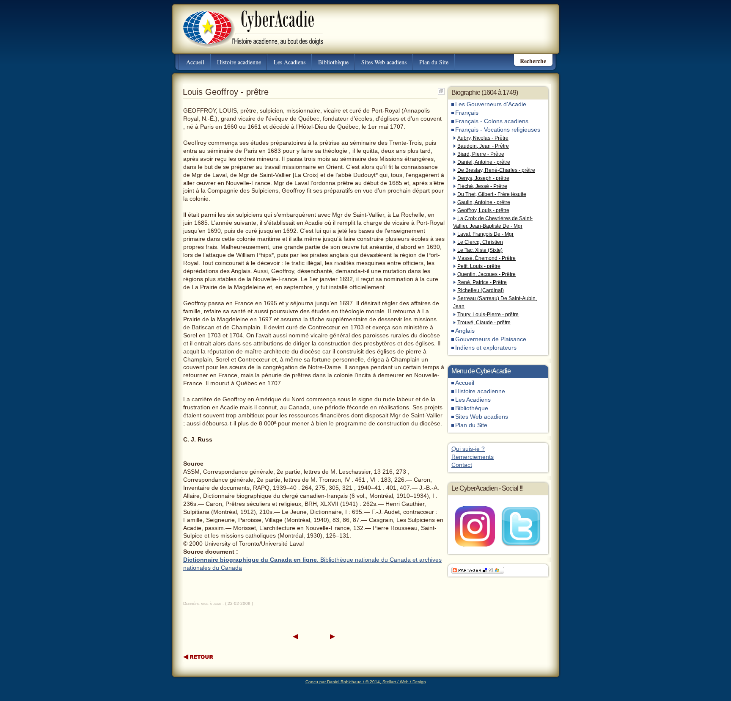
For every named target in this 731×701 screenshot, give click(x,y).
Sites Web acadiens (384, 62)
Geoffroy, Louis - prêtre (483, 210)
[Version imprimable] (441, 89)
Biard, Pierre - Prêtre (480, 154)
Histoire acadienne (239, 62)
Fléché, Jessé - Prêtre (482, 186)
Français (466, 113)
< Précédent (295, 637)
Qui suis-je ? (468, 449)
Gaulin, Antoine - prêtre (483, 202)
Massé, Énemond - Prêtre (486, 258)
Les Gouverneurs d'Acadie (490, 104)
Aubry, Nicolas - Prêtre (482, 138)
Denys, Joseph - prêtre (483, 178)
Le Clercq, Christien (480, 242)
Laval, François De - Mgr (485, 234)
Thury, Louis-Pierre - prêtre (488, 314)
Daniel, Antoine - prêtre (483, 162)
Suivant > (332, 637)
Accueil (195, 62)
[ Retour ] (198, 656)
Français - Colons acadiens (491, 121)
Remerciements (472, 457)
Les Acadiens (289, 62)
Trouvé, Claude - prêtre (484, 323)
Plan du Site (433, 62)
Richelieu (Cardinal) (480, 290)
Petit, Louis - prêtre (478, 266)
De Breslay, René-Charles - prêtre (496, 170)
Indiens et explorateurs (486, 348)
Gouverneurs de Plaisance (490, 339)
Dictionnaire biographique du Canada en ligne (250, 560)
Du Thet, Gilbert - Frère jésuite (491, 194)
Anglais (465, 331)
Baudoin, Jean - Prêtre (483, 146)
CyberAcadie (246, 23)
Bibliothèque (333, 62)
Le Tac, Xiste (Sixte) (480, 250)
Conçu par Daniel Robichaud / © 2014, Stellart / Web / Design (365, 681)
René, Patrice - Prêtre (482, 282)
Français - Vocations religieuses (497, 130)
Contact (461, 465)
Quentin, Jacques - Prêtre (486, 274)
